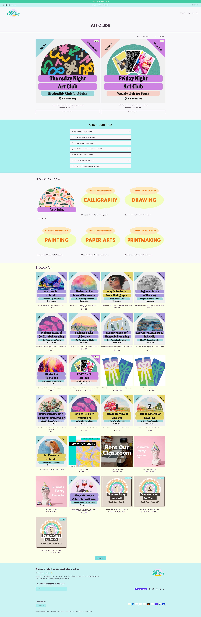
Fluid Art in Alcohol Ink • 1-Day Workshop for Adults (51, 388)
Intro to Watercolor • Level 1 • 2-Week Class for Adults (116, 428)
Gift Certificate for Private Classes (149, 388)
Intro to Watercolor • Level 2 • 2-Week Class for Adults (149, 428)
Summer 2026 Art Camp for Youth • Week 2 (149, 509)
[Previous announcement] (62, 5)
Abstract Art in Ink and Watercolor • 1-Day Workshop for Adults (84, 306)
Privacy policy (88, 611)
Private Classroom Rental (117, 469)
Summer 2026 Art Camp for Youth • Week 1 (117, 509)
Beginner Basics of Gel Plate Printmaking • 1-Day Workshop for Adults (51, 347)
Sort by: (139, 36)
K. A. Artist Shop (44, 611)
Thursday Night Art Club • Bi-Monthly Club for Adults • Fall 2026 (68, 105)
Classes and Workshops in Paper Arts (94, 255)
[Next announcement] (139, 5)
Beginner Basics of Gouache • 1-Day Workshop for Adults (84, 346)
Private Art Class (84, 469)
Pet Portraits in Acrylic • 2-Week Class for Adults (51, 469)
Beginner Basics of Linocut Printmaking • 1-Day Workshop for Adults (116, 347)
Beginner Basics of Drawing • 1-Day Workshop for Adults (149, 305)
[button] (3, 13)
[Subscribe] (65, 589)
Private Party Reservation (51, 509)
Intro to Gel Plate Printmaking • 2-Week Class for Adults (84, 428)
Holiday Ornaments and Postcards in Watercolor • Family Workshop (51, 428)
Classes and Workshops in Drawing (137, 215)
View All (100, 558)
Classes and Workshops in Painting (49, 255)
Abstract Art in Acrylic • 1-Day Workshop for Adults (51, 305)
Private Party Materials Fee (150, 469)
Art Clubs (40, 218)
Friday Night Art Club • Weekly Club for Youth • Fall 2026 (133, 105)
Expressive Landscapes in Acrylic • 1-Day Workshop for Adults (150, 347)
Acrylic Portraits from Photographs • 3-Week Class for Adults (117, 305)
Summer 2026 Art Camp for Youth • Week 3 (51, 550)
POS (49, 611)
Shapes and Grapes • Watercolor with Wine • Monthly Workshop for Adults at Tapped (84, 510)
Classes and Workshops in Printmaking (138, 255)
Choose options (67, 112)
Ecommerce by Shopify (58, 611)
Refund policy (69, 611)
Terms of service (79, 611)
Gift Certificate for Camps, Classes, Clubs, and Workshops (117, 388)
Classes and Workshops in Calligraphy (94, 215)
